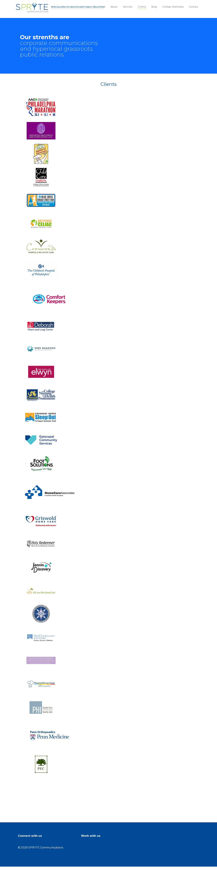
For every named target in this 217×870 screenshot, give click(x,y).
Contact (193, 7)
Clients (142, 7)
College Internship (173, 7)
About (114, 7)
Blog (154, 7)
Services (127, 7)
